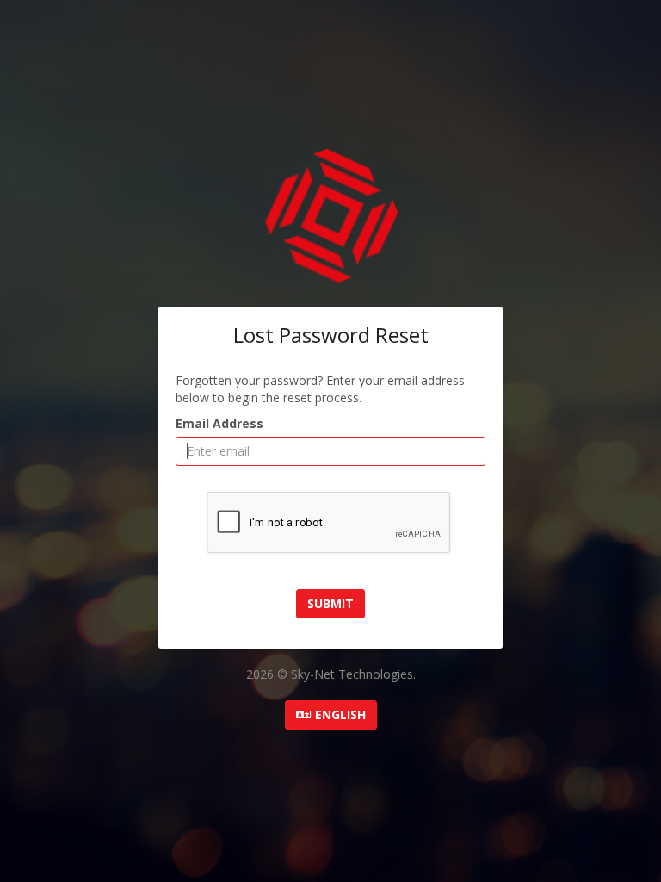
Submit (330, 603)
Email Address (219, 423)
